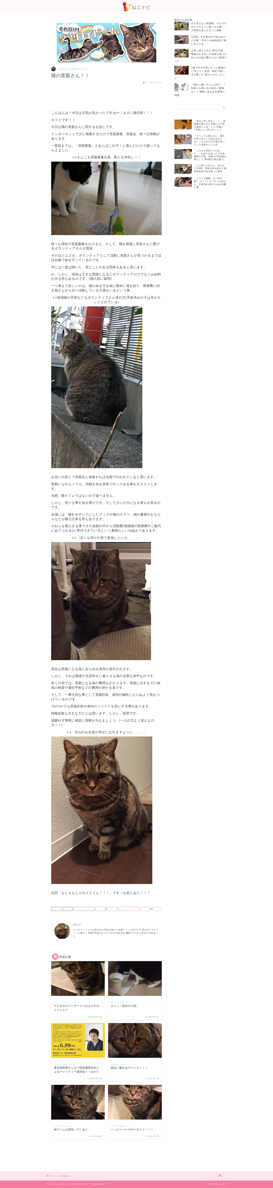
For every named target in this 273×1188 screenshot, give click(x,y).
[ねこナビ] (136, 11)
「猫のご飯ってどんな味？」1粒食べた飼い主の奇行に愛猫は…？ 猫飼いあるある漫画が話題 (200, 90)
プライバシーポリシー (58, 1184)
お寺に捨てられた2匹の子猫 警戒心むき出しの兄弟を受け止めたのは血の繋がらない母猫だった (200, 56)
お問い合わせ (98, 1184)
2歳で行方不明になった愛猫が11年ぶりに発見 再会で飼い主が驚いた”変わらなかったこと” (200, 73)
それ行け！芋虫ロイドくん (73, 69)
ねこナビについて (80, 1184)
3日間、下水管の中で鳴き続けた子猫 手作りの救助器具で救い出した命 (209, 40)
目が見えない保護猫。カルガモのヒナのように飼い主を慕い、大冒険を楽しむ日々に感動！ (209, 27)
